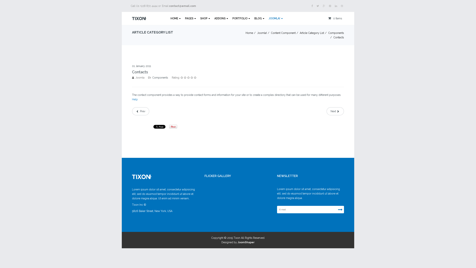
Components (336, 32)
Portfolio (239, 18)
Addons (220, 18)
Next (334, 111)
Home (174, 18)
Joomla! (274, 18)
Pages (189, 18)
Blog (258, 18)
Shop (204, 18)
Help (135, 99)
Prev (142, 111)
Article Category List (312, 32)
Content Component (283, 32)
